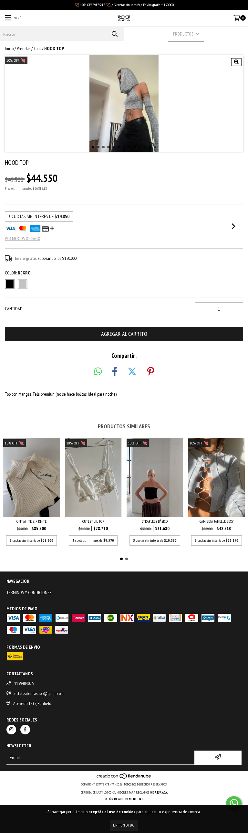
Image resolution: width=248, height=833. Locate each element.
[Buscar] (114, 34)
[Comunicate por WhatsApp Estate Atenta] (234, 803)
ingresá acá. (159, 792)
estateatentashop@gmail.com (39, 693)
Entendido (124, 825)
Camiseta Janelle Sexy (216, 521)
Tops (37, 48)
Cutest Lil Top (93, 521)
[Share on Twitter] (132, 371)
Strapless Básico (155, 521)
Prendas (23, 48)
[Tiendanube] (124, 778)
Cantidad (14, 309)
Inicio (9, 48)
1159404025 (24, 683)
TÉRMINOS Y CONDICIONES (28, 592)
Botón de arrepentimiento (124, 799)
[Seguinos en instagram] (11, 729)
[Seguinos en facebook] (25, 729)
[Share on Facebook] (115, 371)
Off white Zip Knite (31, 521)
